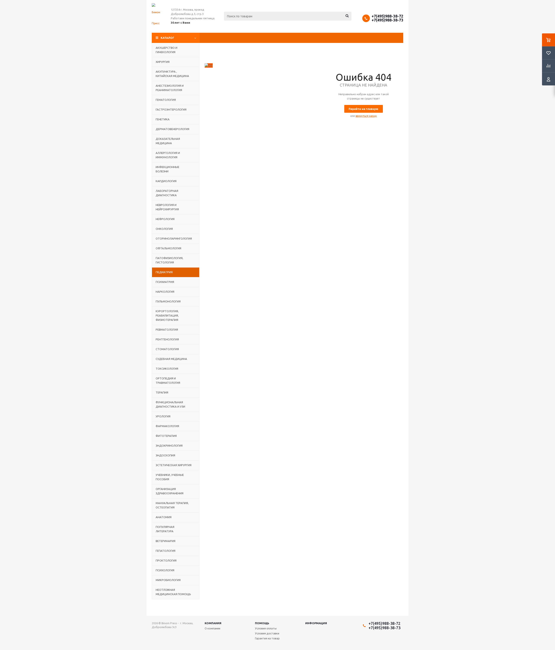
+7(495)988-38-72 (387, 16)
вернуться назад (366, 115)
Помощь (262, 623)
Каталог (167, 37)
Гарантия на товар (267, 638)
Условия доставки (267, 633)
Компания (213, 623)
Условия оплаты (266, 628)
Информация (316, 623)
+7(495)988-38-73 (387, 20)
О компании (212, 628)
